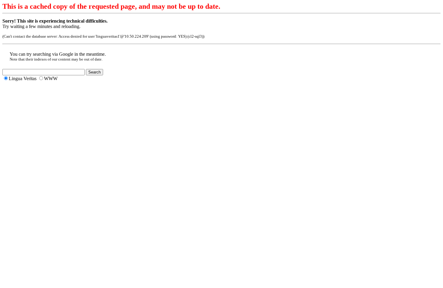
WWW (51, 78)
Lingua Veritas (22, 78)
